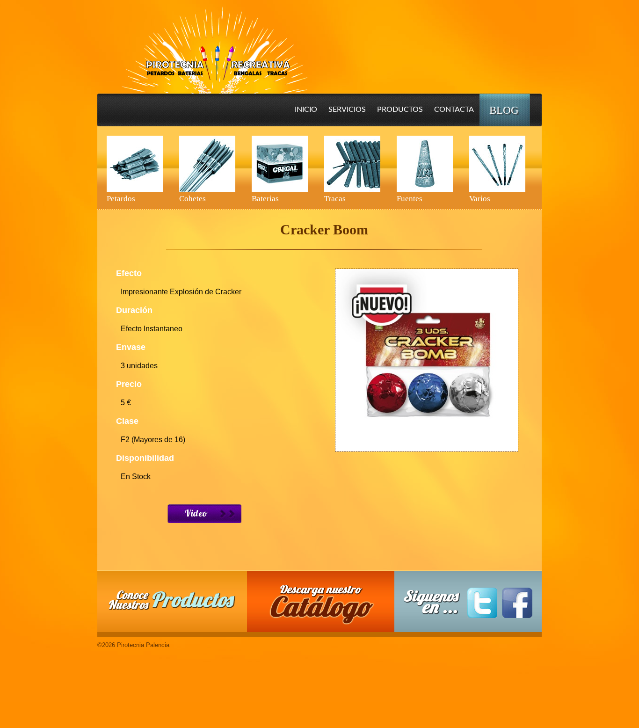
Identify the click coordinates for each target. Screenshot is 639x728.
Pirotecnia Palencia (214, 43)
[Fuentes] (425, 164)
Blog (504, 110)
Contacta (454, 109)
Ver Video (204, 513)
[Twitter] (482, 603)
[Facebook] (517, 603)
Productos (400, 109)
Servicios (347, 109)
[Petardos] (135, 164)
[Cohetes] (207, 164)
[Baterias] (280, 164)
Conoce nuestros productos (172, 600)
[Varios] (497, 164)
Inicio (306, 109)
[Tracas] (352, 164)
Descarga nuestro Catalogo (325, 606)
